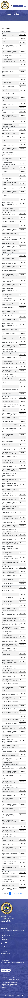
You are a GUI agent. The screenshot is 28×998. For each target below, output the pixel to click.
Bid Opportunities (5, 960)
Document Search (6, 953)
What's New (4, 958)
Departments (4, 946)
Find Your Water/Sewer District (9, 984)
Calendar (4, 949)
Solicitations (4, 951)
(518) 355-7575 (5, 939)
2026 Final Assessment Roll (8, 978)
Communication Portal (18, 5)
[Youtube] (9, 921)
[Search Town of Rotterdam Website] (12, 6)
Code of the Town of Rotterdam (9, 982)
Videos (3, 955)
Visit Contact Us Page (6, 935)
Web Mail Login (5, 987)
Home (8, 16)
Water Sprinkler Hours (7, 985)
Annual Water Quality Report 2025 (10, 979)
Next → (20, 893)
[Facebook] (7, 921)
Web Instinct (20, 995)
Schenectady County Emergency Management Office (13, 962)
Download (22, 34)
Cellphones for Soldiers (7, 981)
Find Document (6, 28)
